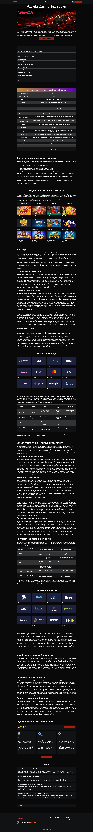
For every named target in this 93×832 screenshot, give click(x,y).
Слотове (68, 203)
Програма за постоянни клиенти (25, 64)
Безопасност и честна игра (24, 72)
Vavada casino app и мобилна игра (26, 69)
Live (38, 203)
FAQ (19, 80)
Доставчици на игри (22, 67)
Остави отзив (69, 727)
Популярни (23, 203)
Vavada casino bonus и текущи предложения (28, 61)
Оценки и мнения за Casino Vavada (26, 77)
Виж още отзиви (46, 756)
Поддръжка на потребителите (25, 75)
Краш (53, 203)
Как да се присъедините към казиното (26, 53)
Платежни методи (22, 59)
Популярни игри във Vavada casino (26, 56)
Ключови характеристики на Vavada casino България (30, 51)
